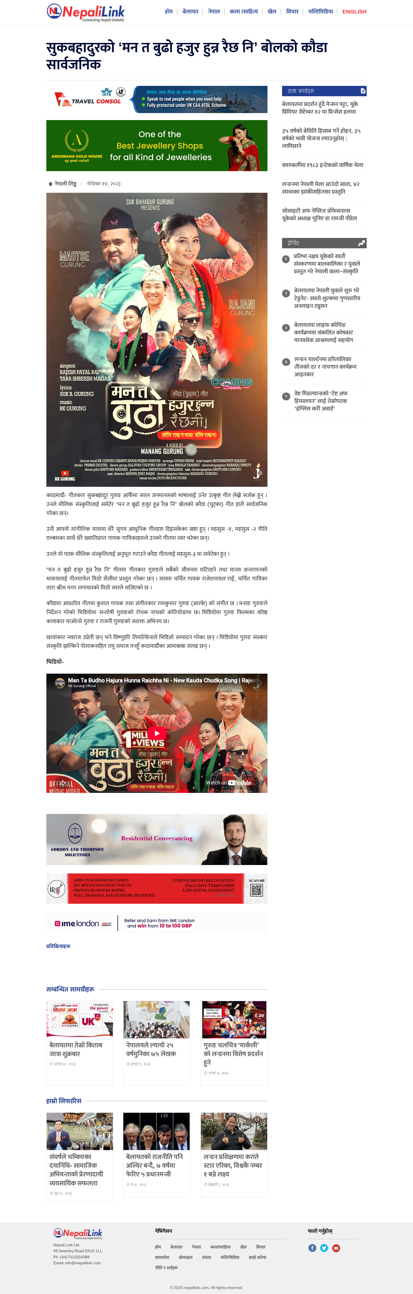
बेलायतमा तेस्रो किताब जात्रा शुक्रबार (75, 1050)
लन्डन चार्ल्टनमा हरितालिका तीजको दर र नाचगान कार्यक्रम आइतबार (325, 366)
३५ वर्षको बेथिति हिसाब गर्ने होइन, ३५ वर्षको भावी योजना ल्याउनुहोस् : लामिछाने (321, 138)
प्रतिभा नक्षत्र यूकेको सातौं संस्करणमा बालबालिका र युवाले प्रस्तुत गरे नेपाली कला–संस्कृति (327, 263)
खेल (272, 12)
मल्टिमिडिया (320, 12)
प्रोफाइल (185, 1257)
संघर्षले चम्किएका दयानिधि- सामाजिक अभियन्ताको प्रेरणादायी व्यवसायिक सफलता (76, 1170)
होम (169, 12)
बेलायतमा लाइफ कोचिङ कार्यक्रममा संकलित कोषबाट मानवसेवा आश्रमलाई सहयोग (323, 332)
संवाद (206, 1257)
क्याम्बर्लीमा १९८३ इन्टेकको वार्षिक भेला (322, 165)
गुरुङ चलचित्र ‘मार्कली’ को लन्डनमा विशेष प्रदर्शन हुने (233, 1054)
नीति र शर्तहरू (166, 1268)
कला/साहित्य (220, 1247)
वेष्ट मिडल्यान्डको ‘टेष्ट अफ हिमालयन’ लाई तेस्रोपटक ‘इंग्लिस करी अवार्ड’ (321, 401)
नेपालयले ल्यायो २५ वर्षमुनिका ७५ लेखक (151, 1050)
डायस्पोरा (162, 1257)
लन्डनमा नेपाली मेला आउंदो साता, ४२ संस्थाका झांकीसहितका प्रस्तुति (321, 188)
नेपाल (214, 12)
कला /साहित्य (244, 12)
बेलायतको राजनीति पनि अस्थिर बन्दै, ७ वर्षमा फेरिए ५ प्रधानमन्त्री (154, 1165)
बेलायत (190, 12)
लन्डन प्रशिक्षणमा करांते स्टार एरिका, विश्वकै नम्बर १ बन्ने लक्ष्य (233, 1165)
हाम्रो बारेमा (257, 1257)
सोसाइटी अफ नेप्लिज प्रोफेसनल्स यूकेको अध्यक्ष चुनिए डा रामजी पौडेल (319, 214)
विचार (292, 12)
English (354, 12)
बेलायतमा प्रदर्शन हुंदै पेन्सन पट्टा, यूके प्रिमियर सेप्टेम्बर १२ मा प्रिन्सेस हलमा (320, 108)
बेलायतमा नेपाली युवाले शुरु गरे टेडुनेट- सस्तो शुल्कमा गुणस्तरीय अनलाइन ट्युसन (327, 298)
